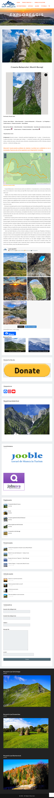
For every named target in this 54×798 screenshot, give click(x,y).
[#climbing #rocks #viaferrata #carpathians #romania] (39, 264)
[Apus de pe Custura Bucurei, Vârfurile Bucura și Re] (15, 288)
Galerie (37, 6)
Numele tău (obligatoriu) (9, 609)
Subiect (5, 622)
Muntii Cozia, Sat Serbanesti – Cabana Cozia (18, 552)
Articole (30, 6)
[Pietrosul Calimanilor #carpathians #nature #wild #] (15, 264)
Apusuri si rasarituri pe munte (15, 578)
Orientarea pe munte (13, 589)
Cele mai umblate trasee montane (16, 594)
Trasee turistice (26, 2)
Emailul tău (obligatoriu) (9, 616)
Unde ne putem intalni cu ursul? (15, 584)
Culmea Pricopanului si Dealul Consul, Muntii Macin (20, 547)
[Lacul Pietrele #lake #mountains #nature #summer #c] (15, 312)
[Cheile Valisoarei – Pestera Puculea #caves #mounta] (39, 288)
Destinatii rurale (21, 6)
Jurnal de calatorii (40, 2)
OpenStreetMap (40, 183)
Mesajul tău (6, 629)
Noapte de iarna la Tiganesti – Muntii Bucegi (18, 558)
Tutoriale (44, 6)
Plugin (49, 183)
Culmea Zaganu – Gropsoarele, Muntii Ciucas (18, 563)
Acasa (18, 2)
